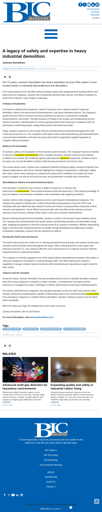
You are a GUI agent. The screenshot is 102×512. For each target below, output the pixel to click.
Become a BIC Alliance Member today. (59, 443)
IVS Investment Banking (51, 465)
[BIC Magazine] (27, 22)
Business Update (12, 329)
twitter (84, 5)
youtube (89, 5)
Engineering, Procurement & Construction (19, 69)
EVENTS (51, 482)
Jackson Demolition (51, 329)
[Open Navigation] (51, 34)
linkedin (93, 5)
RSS (5, 76)
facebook (80, 5)
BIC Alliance (51, 450)
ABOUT (51, 472)
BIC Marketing (51, 460)
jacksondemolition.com (41, 317)
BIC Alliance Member (75, 329)
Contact (95, 18)
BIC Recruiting (51, 455)
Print (9, 76)
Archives (95, 12)
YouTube (13, 495)
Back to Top (96, 501)
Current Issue (93, 9)
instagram (97, 5)
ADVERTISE (51, 477)
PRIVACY (51, 487)
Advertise (95, 15)
